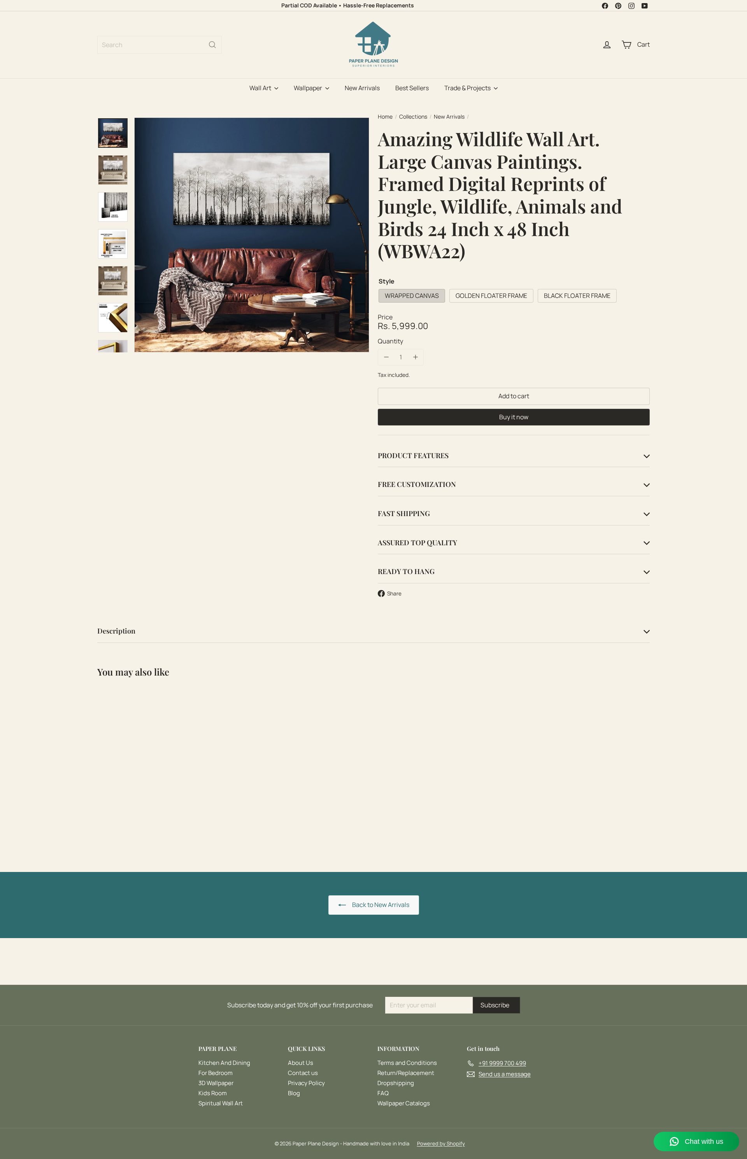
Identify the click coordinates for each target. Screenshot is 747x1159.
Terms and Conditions (407, 1063)
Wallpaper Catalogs (403, 1103)
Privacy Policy (306, 1083)
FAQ (383, 1093)
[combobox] (159, 45)
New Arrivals (362, 88)
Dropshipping (395, 1083)
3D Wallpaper (215, 1083)
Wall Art (260, 88)
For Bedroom (215, 1073)
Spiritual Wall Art (220, 1103)
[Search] (212, 45)
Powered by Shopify (441, 1143)
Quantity (390, 341)
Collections (413, 117)
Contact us (303, 1073)
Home (385, 117)
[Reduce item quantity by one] (386, 357)
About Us (300, 1063)
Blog (294, 1093)
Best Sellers (412, 88)
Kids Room (212, 1093)
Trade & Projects (468, 88)
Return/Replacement (405, 1073)
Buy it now (513, 416)
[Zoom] (252, 235)
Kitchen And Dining (224, 1063)
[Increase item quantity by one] (415, 357)
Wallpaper (308, 88)
